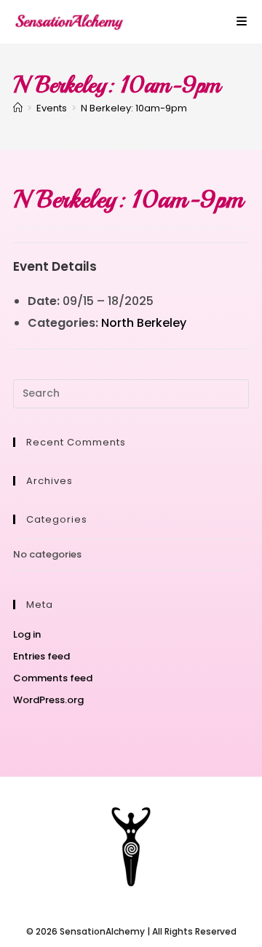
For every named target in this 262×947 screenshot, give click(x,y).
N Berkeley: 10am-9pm (134, 108)
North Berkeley (143, 322)
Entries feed (41, 656)
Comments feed (52, 678)
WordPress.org (48, 700)
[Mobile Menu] (242, 21)
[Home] (18, 108)
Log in (27, 634)
